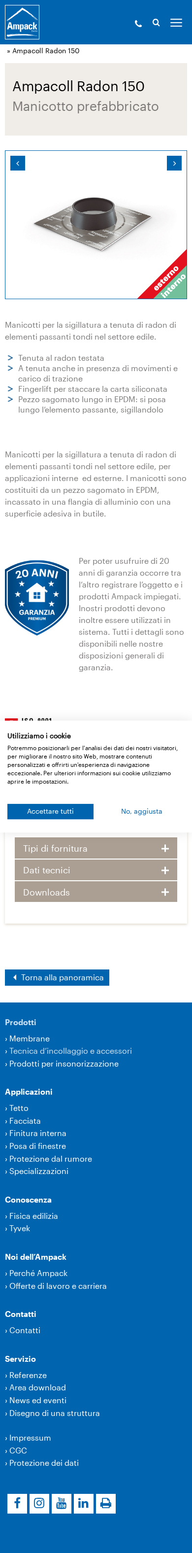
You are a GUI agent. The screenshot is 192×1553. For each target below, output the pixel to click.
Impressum (30, 1437)
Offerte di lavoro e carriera (58, 1285)
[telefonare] (138, 25)
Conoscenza (28, 1199)
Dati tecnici (46, 870)
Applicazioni (29, 1091)
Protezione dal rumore (50, 1158)
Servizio (20, 1358)
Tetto (19, 1107)
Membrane (29, 1038)
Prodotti (20, 1022)
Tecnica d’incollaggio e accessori (70, 1050)
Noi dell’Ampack (35, 1256)
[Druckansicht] (106, 1504)
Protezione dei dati (44, 1462)
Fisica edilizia (33, 1215)
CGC (18, 1450)
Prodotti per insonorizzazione (64, 1063)
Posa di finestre (37, 1145)
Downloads (46, 892)
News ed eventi (37, 1400)
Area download (37, 1387)
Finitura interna (37, 1133)
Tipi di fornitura (55, 848)
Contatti (20, 1313)
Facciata (25, 1120)
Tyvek (19, 1228)
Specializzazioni (38, 1170)
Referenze (28, 1375)
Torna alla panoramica (61, 977)
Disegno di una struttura (54, 1412)
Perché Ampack (38, 1272)
